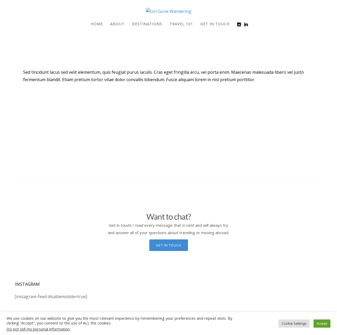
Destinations (147, 23)
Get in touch (168, 245)
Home (97, 23)
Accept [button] (322, 323)
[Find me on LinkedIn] (246, 24)
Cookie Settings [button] (294, 323)
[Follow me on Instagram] (239, 24)
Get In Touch (215, 23)
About (117, 23)
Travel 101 (181, 23)
